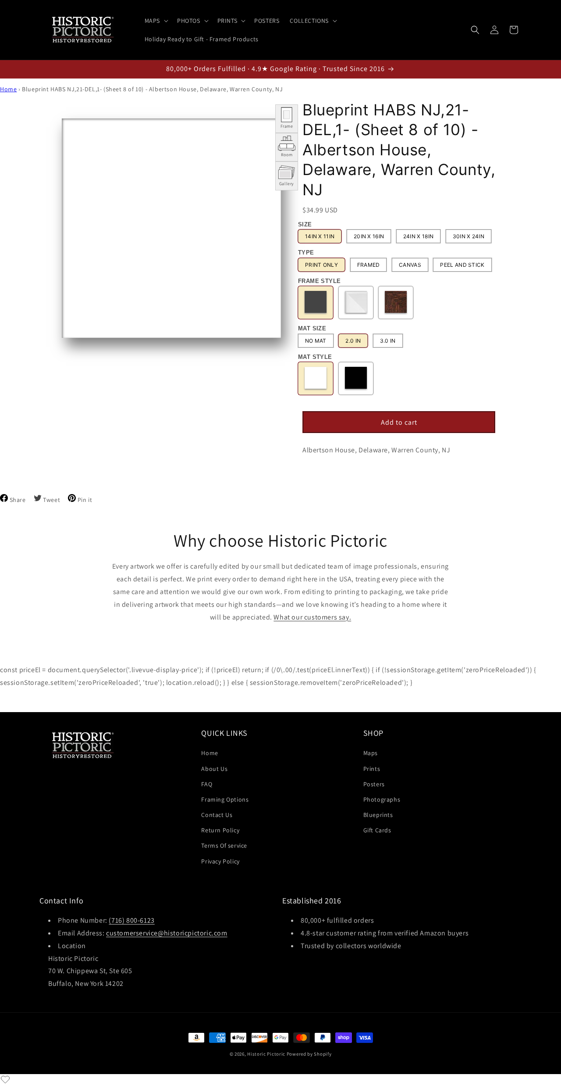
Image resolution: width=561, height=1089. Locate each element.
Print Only (321, 265)
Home (8, 89)
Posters (374, 784)
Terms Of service (224, 845)
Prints (371, 769)
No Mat (316, 340)
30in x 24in (468, 236)
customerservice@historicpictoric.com (166, 933)
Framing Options (225, 799)
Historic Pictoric (266, 1054)
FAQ (206, 784)
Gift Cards (377, 830)
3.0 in (388, 340)
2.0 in (353, 340)
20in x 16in (369, 236)
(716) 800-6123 (131, 920)
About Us (214, 769)
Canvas (410, 265)
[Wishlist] (5, 1079)
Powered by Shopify (309, 1054)
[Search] (475, 29)
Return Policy (220, 830)
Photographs (382, 799)
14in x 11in (319, 236)
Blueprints (378, 815)
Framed (368, 265)
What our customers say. (312, 617)
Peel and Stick (462, 265)
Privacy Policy (220, 861)
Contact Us (216, 815)
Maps (370, 753)
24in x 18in (418, 236)
